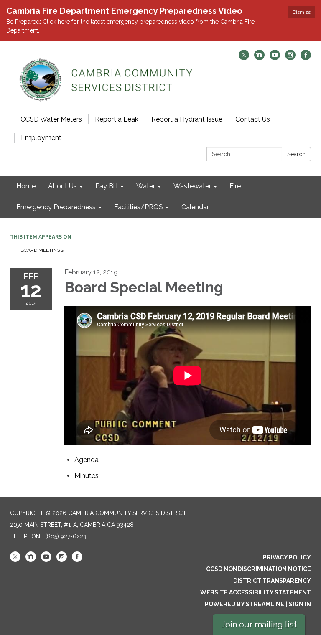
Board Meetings (42, 250)
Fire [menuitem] (235, 186)
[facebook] (306, 58)
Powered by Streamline (244, 604)
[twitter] (244, 58)
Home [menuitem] (26, 186)
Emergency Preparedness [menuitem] (56, 207)
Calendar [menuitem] (195, 207)
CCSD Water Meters (51, 119)
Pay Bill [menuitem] (106, 186)
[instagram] (290, 58)
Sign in (300, 604)
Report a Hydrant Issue (186, 119)
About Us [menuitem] (62, 186)
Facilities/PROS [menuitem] (138, 207)
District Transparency (272, 580)
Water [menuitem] (145, 186)
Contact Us (252, 119)
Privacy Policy (287, 557)
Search (296, 154)
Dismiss (302, 12)
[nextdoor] (259, 58)
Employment (41, 138)
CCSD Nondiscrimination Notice (258, 569)
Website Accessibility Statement (255, 592)
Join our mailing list (259, 625)
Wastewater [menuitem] (192, 186)
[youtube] (275, 58)
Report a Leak (116, 119)
